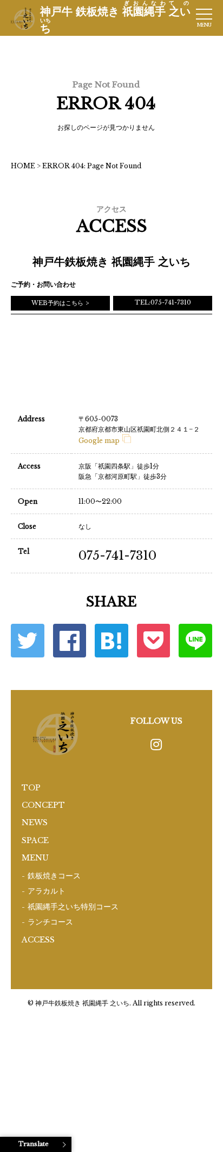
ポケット (153, 640)
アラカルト (46, 891)
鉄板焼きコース (54, 876)
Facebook (70, 640)
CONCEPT (43, 805)
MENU (35, 858)
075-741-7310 (117, 555)
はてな (111, 640)
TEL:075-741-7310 (163, 302)
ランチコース (50, 922)
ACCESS (38, 940)
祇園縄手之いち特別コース (73, 907)
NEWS (35, 822)
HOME (23, 166)
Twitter (27, 640)
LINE (195, 640)
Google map (99, 440)
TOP (31, 788)
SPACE (35, 840)
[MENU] (204, 14)
